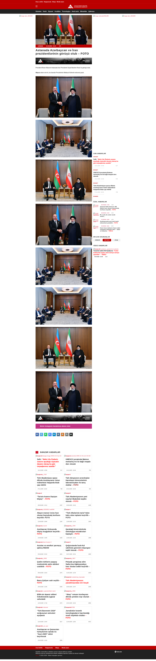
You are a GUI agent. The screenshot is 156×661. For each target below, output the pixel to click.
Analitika (57, 11)
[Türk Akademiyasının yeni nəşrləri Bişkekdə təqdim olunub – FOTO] (78, 493)
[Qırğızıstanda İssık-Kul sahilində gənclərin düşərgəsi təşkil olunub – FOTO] (78, 542)
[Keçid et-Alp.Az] (77, 6)
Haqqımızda (49, 647)
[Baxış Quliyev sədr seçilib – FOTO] (49, 577)
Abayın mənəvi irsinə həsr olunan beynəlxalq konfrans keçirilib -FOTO (48, 515)
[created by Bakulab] (118, 652)
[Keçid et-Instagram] (108, 1)
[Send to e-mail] (67, 434)
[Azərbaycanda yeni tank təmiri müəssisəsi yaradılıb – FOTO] (96, 220)
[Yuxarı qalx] (151, 656)
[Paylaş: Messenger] (50, 434)
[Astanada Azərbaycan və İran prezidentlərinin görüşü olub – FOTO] (64, 30)
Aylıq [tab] (116, 240)
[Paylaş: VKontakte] (58, 434)
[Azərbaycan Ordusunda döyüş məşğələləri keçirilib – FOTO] (49, 526)
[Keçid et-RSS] (119, 1)
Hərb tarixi (75, 11)
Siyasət (50, 11)
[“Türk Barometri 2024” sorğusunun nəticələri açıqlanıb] (49, 607)
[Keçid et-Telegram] (111, 1)
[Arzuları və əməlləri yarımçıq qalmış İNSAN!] (49, 542)
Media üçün (65, 647)
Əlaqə (57, 647)
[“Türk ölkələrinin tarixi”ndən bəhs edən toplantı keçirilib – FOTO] (78, 509)
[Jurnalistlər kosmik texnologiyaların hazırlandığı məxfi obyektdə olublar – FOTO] (78, 607)
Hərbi (45, 11)
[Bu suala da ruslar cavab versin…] (96, 214)
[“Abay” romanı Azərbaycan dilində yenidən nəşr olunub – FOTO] (78, 591)
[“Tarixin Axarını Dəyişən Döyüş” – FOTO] (49, 493)
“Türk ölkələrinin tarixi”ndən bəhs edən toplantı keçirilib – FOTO (78, 515)
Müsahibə (83, 11)
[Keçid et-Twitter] (105, 1)
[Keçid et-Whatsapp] (113, 1)
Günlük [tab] (97, 240)
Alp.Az (37, 655)
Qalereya (91, 11)
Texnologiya (66, 11)
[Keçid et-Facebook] (102, 1)
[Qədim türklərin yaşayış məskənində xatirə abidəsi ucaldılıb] (49, 558)
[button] (71, 434)
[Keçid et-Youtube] (116, 1)
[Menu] (37, 6)
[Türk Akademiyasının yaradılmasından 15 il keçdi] (78, 577)
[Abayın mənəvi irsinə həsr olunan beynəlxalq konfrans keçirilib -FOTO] (49, 509)
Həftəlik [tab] (107, 240)
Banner (95, 196)
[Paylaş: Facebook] (37, 434)
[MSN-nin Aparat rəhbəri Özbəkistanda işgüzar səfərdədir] (49, 591)
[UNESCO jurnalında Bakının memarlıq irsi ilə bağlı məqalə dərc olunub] (78, 456)
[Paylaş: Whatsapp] (45, 434)
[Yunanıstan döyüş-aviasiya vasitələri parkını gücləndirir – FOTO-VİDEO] (106, 249)
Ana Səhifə (39, 647)
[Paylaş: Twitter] (41, 434)
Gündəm (38, 11)
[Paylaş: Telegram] (54, 434)
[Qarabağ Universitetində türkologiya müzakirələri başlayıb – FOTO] (78, 526)
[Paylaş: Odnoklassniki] (62, 434)
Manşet (95, 170)
